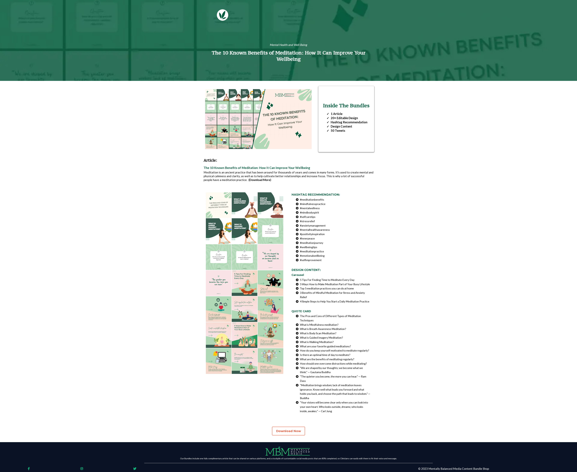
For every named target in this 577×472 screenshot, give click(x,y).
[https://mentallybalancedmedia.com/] (288, 451)
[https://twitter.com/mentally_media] (135, 468)
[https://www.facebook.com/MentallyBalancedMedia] (29, 468)
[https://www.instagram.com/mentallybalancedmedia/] (82, 468)
